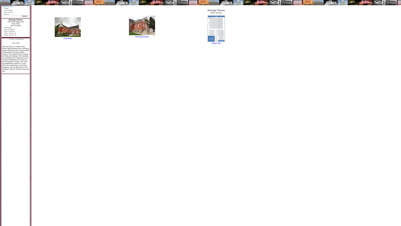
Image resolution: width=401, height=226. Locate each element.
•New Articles (8, 12)
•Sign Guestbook (9, 31)
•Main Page (7, 27)
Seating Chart (216, 43)
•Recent (6, 14)
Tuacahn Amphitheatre (16, 39)
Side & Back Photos (142, 36)
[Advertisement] (216, 62)
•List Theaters (8, 10)
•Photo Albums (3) (10, 35)
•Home (6, 8)
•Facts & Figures (9, 29)
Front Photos (67, 38)
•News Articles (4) (10, 33)
